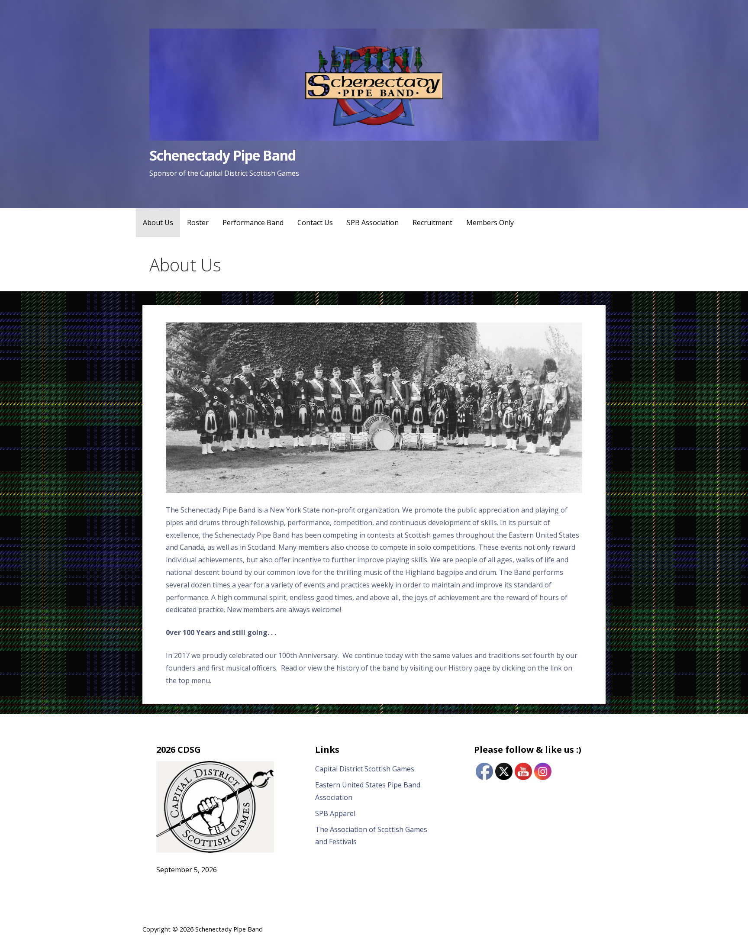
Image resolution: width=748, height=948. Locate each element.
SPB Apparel (335, 813)
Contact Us (315, 222)
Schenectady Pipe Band (222, 155)
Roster (198, 222)
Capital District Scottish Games (364, 769)
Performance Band (253, 222)
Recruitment (432, 222)
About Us (158, 222)
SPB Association (373, 222)
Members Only (490, 222)
